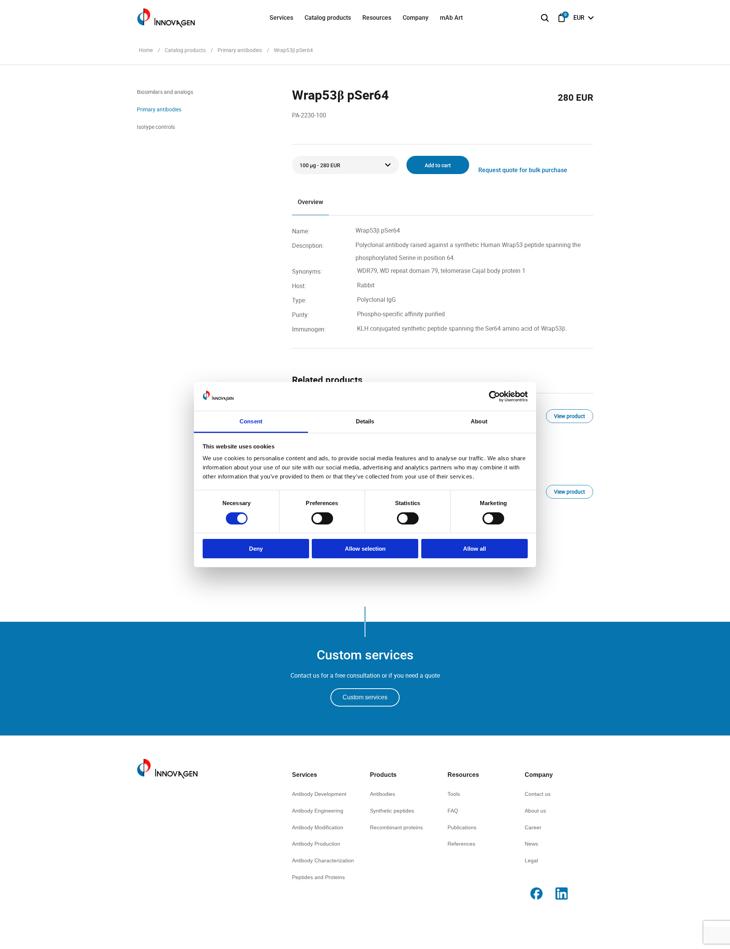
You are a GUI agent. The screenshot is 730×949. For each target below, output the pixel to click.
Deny (256, 548)
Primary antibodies (159, 109)
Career (533, 827)
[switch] (322, 518)
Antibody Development (319, 794)
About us (535, 811)
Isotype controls (156, 126)
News (531, 844)
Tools (454, 794)
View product (569, 416)
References (461, 844)
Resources (376, 17)
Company (415, 17)
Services (281, 17)
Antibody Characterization (323, 860)
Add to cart (438, 165)
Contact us (538, 794)
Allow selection (365, 548)
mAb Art (451, 17)
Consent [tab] (251, 421)
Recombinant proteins (396, 827)
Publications (462, 827)
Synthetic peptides (392, 811)
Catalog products (328, 17)
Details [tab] (365, 421)
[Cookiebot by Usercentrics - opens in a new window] (494, 396)
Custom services (365, 697)
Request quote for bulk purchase (522, 170)
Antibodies (382, 794)
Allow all (474, 548)
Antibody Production (316, 844)
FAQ (453, 811)
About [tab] (479, 421)
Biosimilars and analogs (165, 91)
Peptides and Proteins (318, 877)
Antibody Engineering (317, 811)
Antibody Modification (317, 827)
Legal (531, 860)
